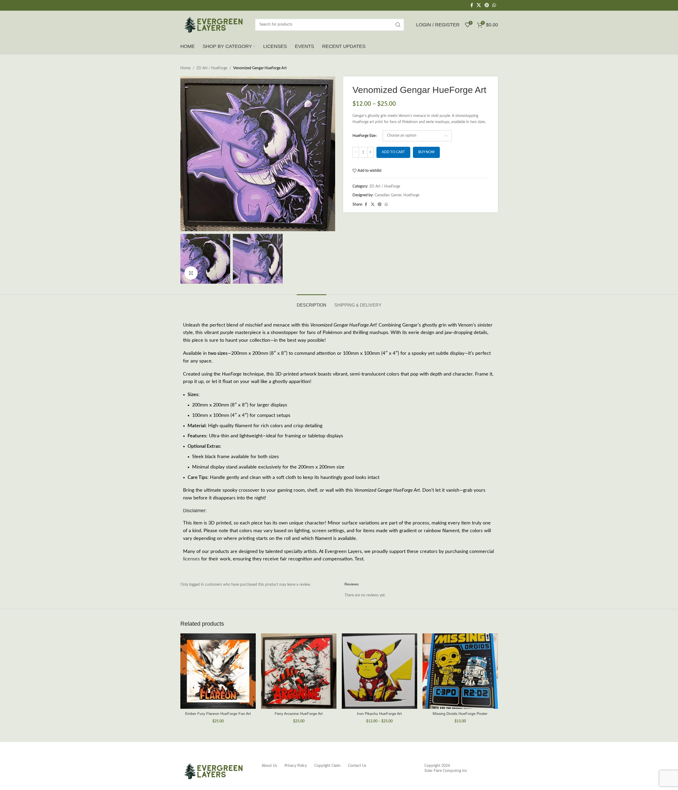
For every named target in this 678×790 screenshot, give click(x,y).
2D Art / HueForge (211, 68)
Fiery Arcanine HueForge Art (299, 713)
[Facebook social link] (472, 5)
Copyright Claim (327, 766)
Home (185, 68)
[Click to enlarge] (191, 273)
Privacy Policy (296, 766)
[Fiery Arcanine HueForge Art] (298, 671)
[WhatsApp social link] (494, 5)
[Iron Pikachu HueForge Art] (379, 671)
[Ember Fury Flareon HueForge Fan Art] (218, 671)
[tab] (311, 302)
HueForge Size (364, 136)
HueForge (411, 195)
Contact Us (357, 766)
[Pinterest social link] (486, 5)
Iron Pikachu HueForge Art (379, 713)
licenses (191, 559)
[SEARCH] (398, 25)
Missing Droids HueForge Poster (460, 713)
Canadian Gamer (388, 195)
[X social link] (479, 5)
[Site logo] (213, 24)
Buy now (426, 152)
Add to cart (393, 152)
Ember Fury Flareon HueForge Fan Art (218, 713)
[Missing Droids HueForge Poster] (460, 671)
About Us (269, 766)
